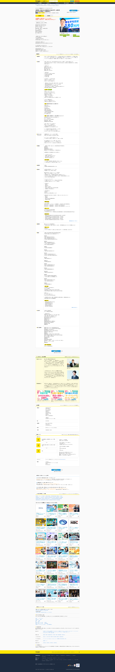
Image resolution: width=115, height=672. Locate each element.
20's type (61, 659)
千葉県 (56, 634)
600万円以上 (48, 642)
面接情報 (48, 15)
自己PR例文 (44, 656)
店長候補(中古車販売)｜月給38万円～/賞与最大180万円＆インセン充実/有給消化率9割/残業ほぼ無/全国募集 (49, 498)
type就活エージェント (49, 660)
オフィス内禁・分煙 (48, 636)
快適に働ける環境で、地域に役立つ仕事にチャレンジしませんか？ (44, 612)
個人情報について (44, 669)
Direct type (65, 659)
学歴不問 (52, 636)
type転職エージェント (71, 659)
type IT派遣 (76, 659)
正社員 (44, 636)
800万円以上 (51, 642)
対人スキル (50, 638)
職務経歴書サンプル (69, 655)
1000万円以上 (55, 642)
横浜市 (47, 634)
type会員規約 (47, 669)
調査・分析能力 (62, 638)
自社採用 (40, 669)
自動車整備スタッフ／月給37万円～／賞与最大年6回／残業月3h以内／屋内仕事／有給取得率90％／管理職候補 (49, 497)
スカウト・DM (44, 655)
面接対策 (74, 655)
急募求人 (58, 636)
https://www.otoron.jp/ (62, 459)
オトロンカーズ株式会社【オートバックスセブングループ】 (43, 8)
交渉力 (65, 638)
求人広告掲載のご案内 (51, 669)
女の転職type (51, 659)
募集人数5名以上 (62, 636)
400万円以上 (44, 642)
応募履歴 (49, 655)
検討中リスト (53, 655)
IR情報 (38, 669)
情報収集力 (58, 638)
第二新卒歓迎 (54, 636)
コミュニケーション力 (45, 638)
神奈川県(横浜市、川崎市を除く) (61, 634)
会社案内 (36, 669)
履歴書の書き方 (63, 655)
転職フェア (58, 655)
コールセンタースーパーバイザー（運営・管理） (48, 632)
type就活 (44, 660)
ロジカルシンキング (54, 638)
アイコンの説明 (66, 33)
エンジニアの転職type (45, 659)
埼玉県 (54, 634)
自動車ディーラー (45, 640)
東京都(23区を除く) (50, 634)
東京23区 (44, 634)
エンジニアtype (56, 659)
